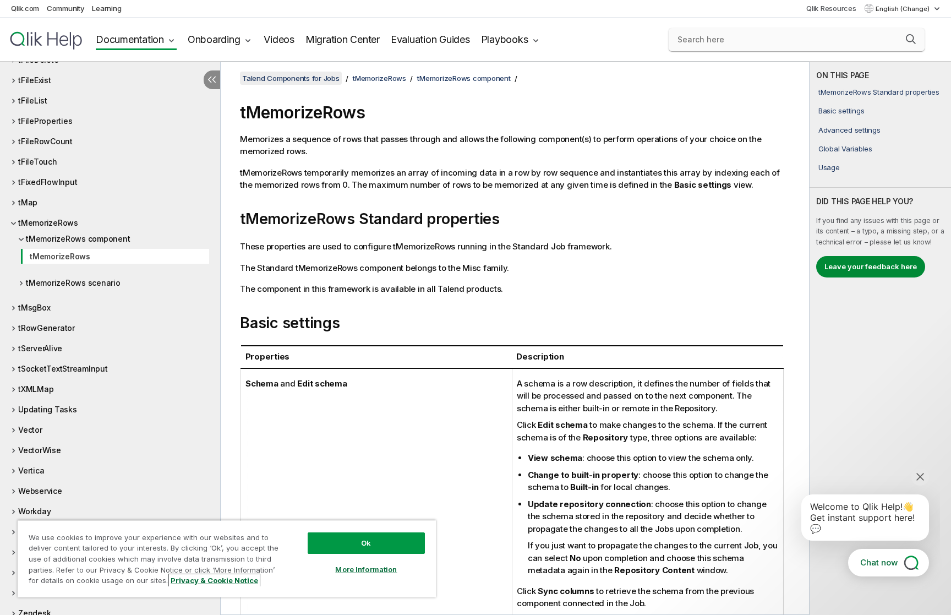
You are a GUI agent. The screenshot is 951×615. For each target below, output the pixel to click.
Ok (366, 542)
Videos (279, 39)
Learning (106, 8)
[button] (911, 39)
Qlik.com (25, 8)
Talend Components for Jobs (291, 78)
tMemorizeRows (48, 222)
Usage (829, 167)
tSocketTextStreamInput (63, 368)
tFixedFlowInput (47, 182)
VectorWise (39, 450)
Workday (34, 511)
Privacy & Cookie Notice (214, 580)
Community (66, 8)
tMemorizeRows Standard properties (878, 92)
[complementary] (880, 338)
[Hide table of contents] (212, 79)
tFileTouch (37, 161)
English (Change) (903, 9)
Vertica (31, 470)
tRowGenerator (46, 328)
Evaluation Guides (430, 39)
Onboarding (214, 39)
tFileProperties (45, 121)
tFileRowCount (45, 141)
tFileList (32, 100)
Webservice (40, 491)
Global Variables (845, 148)
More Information (366, 569)
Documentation (130, 39)
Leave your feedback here (870, 266)
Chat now (879, 562)
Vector (30, 429)
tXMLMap (35, 389)
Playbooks (504, 39)
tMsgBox (34, 307)
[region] (227, 558)
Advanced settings (849, 130)
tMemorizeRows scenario (73, 282)
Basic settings (841, 110)
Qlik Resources (831, 8)
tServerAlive (40, 348)
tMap (27, 202)
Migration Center (342, 39)
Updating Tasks (47, 409)
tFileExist (34, 80)
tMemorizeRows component (78, 238)
